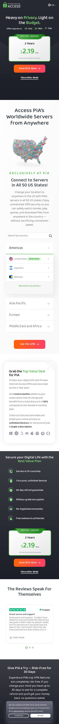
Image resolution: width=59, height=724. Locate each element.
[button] (26, 647)
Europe (14, 315)
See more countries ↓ (29, 286)
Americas (16, 248)
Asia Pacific (17, 304)
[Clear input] (50, 236)
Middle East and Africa (25, 327)
